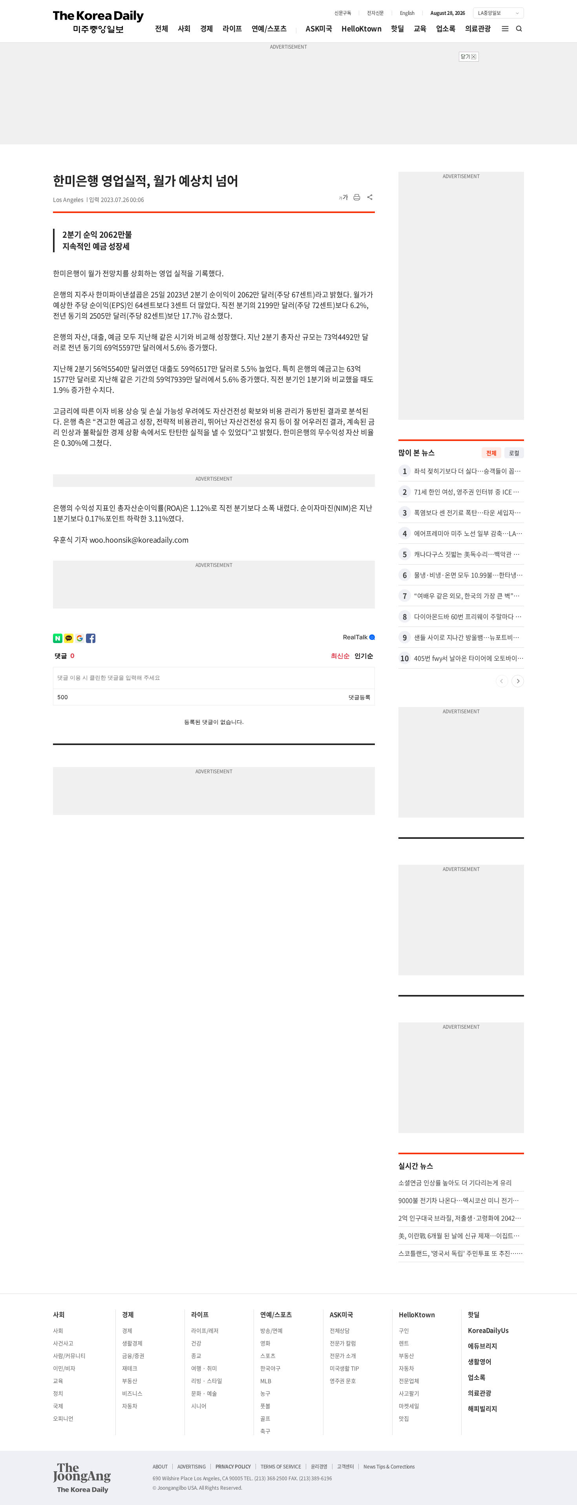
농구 (265, 1393)
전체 (161, 28)
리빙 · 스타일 (206, 1381)
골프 (265, 1418)
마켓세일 (409, 1406)
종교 (196, 1355)
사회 (184, 28)
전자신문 (375, 12)
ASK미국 (319, 28)
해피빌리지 (482, 1408)
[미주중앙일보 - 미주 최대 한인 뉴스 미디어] (98, 22)
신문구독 (342, 12)
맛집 (404, 1418)
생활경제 (132, 1343)
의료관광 (478, 28)
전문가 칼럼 (343, 1343)
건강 (196, 1343)
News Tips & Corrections (388, 1466)
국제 (58, 1406)
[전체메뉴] (505, 28)
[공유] (370, 197)
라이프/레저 (205, 1330)
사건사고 (63, 1343)
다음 (517, 681)
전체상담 (340, 1330)
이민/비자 (64, 1368)
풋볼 (265, 1406)
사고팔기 (409, 1393)
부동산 (129, 1381)
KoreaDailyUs (488, 1330)
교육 (420, 28)
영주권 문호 (343, 1381)
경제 (206, 28)
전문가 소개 (343, 1355)
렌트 (404, 1343)
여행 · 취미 (204, 1368)
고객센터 (345, 1466)
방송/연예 (271, 1330)
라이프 (232, 28)
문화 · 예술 (204, 1393)
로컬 (514, 453)
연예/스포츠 (269, 28)
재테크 (129, 1368)
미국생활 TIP (345, 1368)
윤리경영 (319, 1466)
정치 (58, 1393)
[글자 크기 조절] (343, 197)
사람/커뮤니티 (69, 1355)
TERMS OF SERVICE (281, 1466)
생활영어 (479, 1361)
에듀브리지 (482, 1345)
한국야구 (270, 1368)
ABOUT (160, 1466)
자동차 (129, 1406)
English (407, 12)
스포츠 (268, 1355)
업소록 (446, 28)
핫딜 (397, 28)
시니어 (198, 1406)
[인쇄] (357, 197)
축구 (265, 1431)
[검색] (519, 28)
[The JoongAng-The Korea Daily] (82, 1478)
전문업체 (409, 1381)
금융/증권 (133, 1355)
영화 (265, 1343)
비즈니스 (132, 1393)
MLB (265, 1381)
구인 (404, 1330)
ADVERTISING (191, 1466)
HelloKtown (361, 28)
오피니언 (63, 1418)
